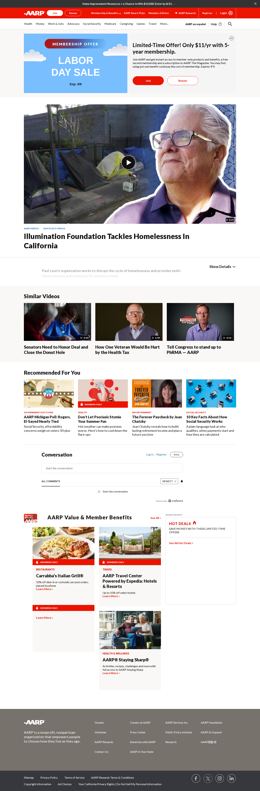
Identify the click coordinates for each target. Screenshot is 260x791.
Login (223, 13)
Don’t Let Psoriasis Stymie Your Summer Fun (99, 419)
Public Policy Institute (178, 732)
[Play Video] (128, 162)
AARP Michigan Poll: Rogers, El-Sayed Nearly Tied (47, 419)
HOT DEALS (180, 523)
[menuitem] (28, 25)
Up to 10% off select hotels (119, 592)
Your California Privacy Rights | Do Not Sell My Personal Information (119, 784)
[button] (230, 24)
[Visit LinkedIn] (231, 778)
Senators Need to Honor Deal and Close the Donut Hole (56, 349)
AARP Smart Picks (134, 13)
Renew (182, 80)
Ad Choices (65, 784)
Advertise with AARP (143, 742)
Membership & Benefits (104, 13)
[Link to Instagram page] (219, 778)
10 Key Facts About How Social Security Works (206, 419)
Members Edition (159, 13)
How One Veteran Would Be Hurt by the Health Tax (127, 349)
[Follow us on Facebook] (196, 778)
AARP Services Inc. (176, 722)
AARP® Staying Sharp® (126, 659)
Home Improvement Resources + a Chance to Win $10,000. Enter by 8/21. (127, 3)
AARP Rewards (104, 742)
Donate (99, 722)
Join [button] (55, 13)
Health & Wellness (116, 653)
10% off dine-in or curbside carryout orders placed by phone (62, 583)
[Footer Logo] (52, 722)
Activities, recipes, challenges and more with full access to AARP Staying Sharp (129, 667)
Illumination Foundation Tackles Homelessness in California (106, 241)
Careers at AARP (140, 722)
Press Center (138, 732)
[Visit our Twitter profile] (208, 778)
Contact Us (101, 751)
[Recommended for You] (49, 393)
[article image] (216, 24)
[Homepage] (34, 13)
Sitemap (29, 777)
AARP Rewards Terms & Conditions (112, 777)
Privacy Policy (49, 777)
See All (155, 517)
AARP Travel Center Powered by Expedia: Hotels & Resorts (130, 581)
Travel (107, 569)
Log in (150, 454)
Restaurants (45, 569)
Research (171, 742)
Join (148, 80)
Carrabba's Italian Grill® (59, 575)
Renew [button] (73, 13)
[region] (112, 478)
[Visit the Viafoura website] (175, 500)
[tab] (51, 481)
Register (207, 13)
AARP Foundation (211, 722)
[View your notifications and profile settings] (181, 481)
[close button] (231, 38)
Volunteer (100, 732)
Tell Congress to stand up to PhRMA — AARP (194, 349)
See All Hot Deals (180, 543)
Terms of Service (74, 777)
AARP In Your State (141, 751)
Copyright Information (37, 784)
